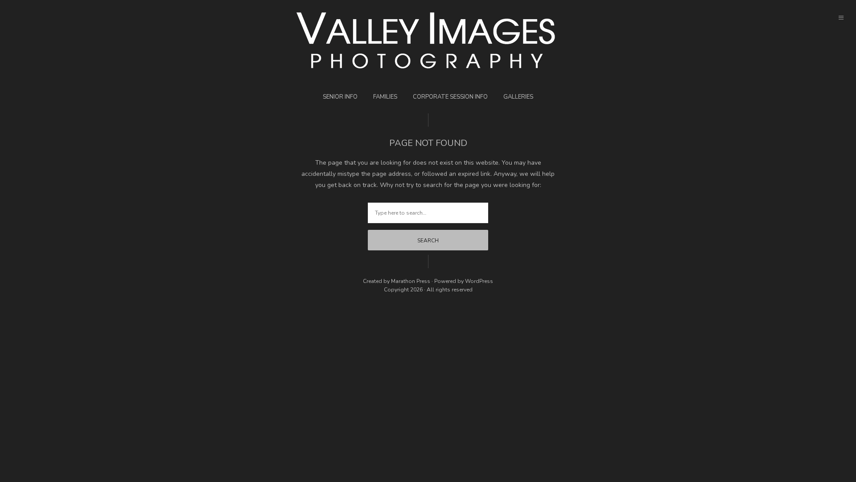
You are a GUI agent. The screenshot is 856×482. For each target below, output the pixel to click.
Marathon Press (410, 281)
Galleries (518, 97)
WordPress (479, 281)
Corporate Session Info (450, 97)
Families (385, 97)
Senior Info (340, 97)
